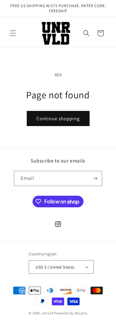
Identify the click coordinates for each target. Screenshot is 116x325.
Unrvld (48, 313)
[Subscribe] (95, 178)
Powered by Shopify (70, 313)
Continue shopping (58, 118)
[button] (13, 33)
